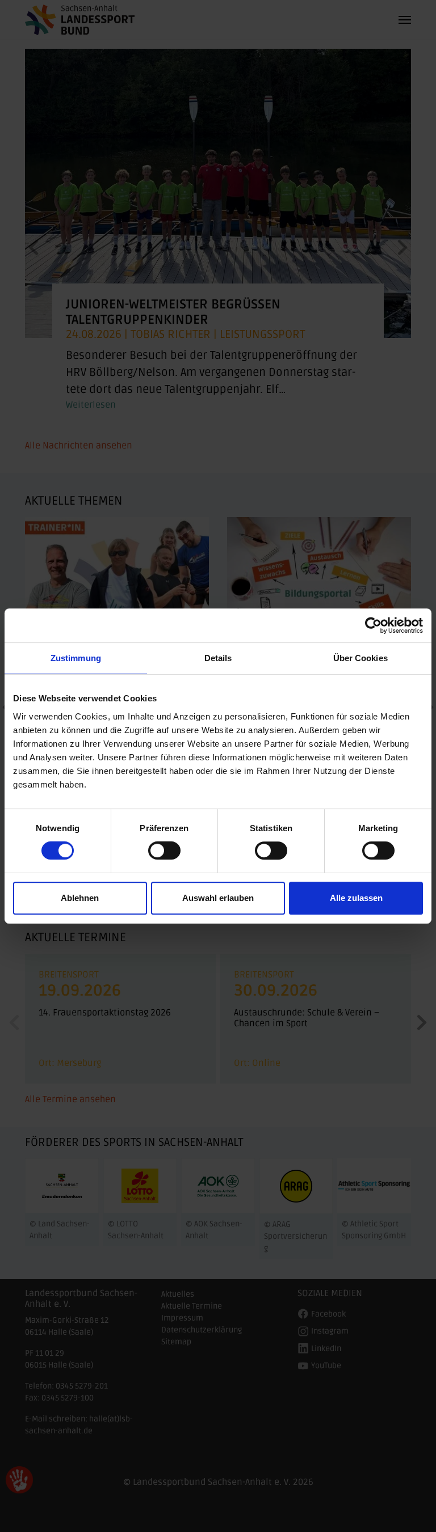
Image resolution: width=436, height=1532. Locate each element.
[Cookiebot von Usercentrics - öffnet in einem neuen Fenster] (373, 625)
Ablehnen (80, 898)
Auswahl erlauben (218, 898)
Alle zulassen (356, 898)
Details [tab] (218, 658)
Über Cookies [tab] (360, 658)
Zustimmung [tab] (76, 658)
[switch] (164, 850)
